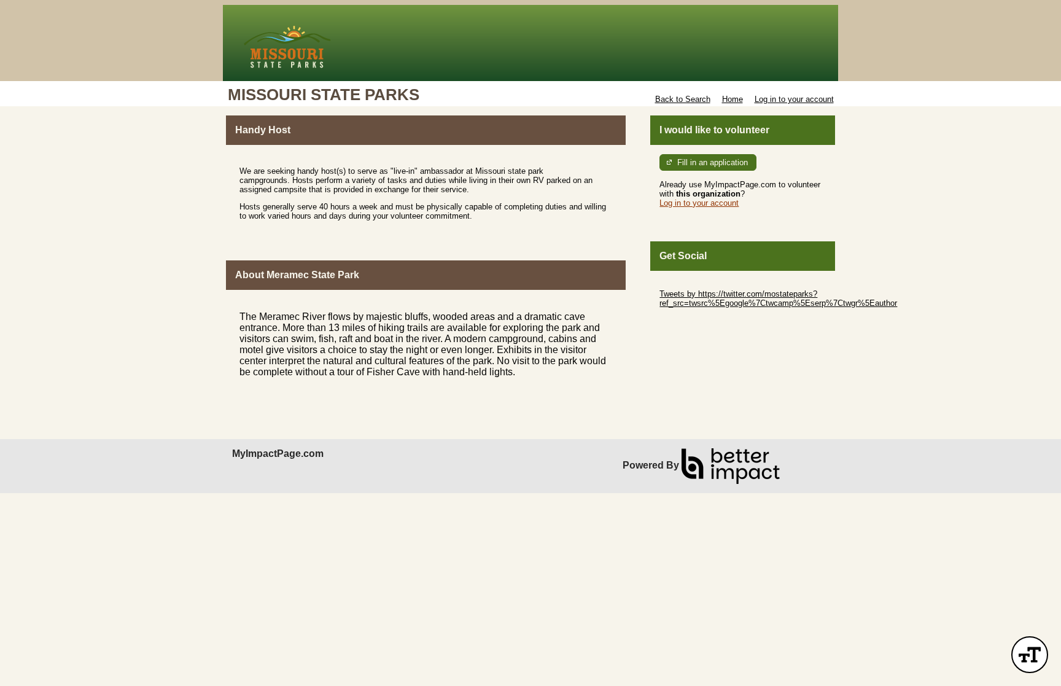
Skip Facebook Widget (699, 321)
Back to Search (682, 99)
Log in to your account (794, 99)
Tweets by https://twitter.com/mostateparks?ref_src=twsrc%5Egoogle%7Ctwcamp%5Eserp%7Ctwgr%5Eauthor (778, 298)
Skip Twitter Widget (693, 284)
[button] (1029, 654)
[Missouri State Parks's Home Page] (530, 43)
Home (732, 99)
